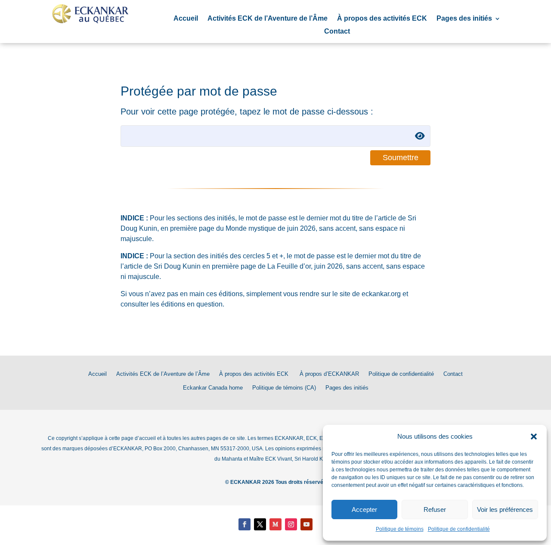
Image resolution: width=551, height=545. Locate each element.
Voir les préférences (505, 509)
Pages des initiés (464, 18)
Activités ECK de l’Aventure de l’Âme (267, 18)
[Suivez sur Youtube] (306, 524)
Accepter (364, 509)
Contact (337, 31)
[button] (533, 436)
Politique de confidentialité (459, 529)
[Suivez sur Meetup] (275, 524)
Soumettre (400, 157)
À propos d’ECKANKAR (329, 374)
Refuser (435, 509)
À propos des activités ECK (382, 18)
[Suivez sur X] (260, 524)
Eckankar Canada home (213, 387)
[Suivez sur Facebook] (244, 524)
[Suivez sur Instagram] (291, 524)
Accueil (185, 18)
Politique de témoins (400, 529)
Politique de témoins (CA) (284, 387)
